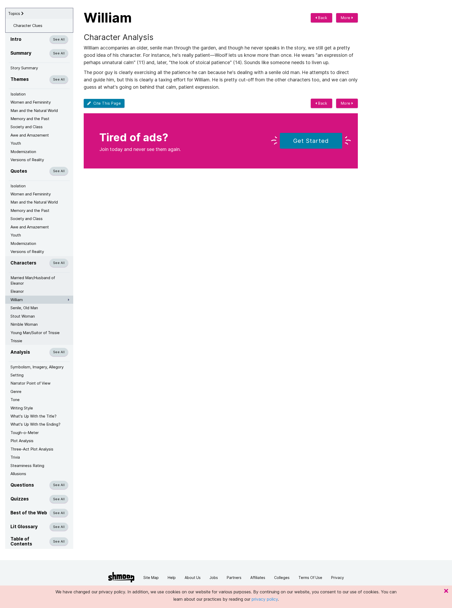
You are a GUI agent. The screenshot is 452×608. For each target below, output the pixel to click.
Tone (15, 399)
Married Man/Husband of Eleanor (32, 280)
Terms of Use (310, 577)
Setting (17, 375)
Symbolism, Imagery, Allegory (37, 366)
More (346, 17)
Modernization (23, 151)
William (16, 299)
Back (322, 17)
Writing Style (21, 408)
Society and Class (26, 126)
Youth (15, 143)
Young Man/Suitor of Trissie (35, 332)
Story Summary (24, 67)
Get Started (311, 140)
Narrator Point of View (30, 383)
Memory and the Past (29, 118)
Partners (234, 577)
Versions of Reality (27, 159)
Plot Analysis (21, 440)
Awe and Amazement (29, 135)
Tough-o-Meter (24, 432)
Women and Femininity (30, 102)
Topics (14, 13)
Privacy (337, 577)
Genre (15, 391)
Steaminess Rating (27, 465)
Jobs (214, 577)
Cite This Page (106, 103)
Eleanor (17, 291)
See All (59, 39)
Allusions (18, 473)
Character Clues (27, 25)
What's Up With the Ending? (35, 424)
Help (172, 577)
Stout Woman (22, 316)
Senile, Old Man (24, 307)
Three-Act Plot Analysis (31, 449)
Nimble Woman (24, 324)
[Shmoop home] (121, 577)
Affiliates (257, 577)
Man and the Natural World (34, 110)
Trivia (15, 457)
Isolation (18, 94)
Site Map (151, 577)
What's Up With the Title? (33, 416)
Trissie (16, 340)
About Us (193, 577)
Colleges (282, 577)
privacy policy (265, 599)
